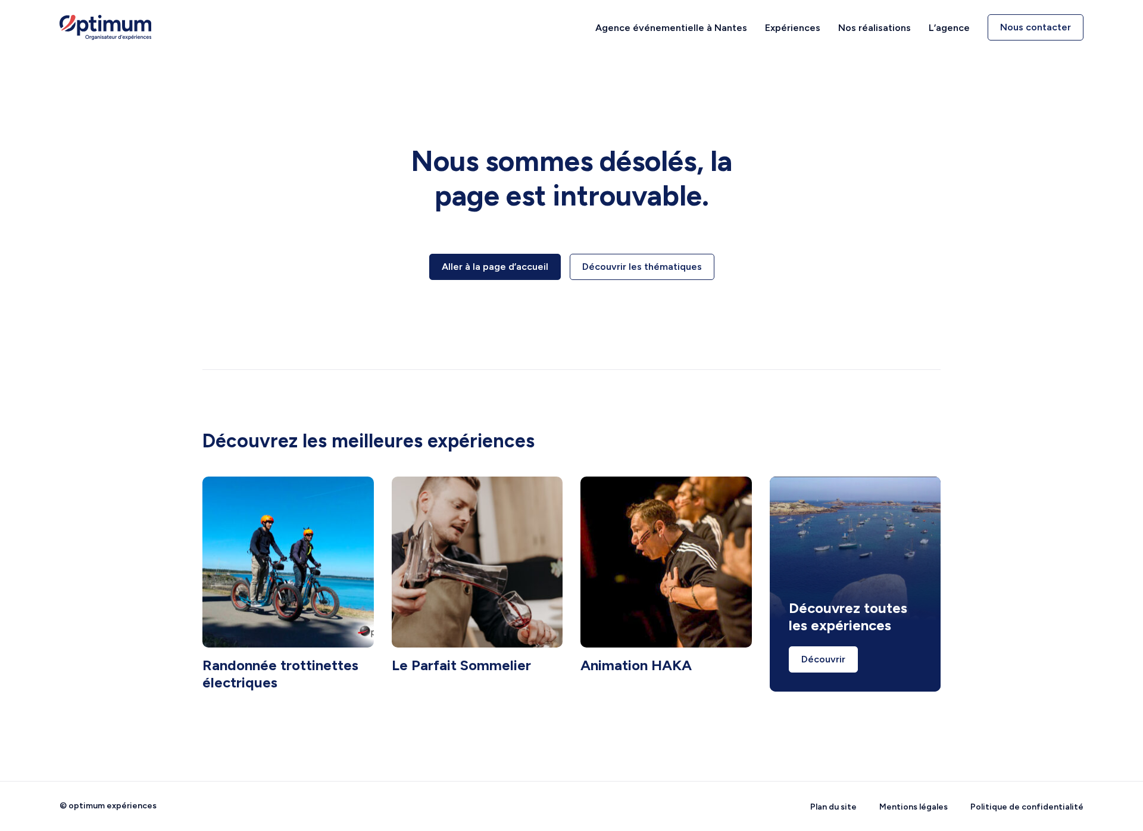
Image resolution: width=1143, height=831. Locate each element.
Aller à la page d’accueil (495, 266)
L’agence (949, 27)
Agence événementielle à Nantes (671, 27)
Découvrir (823, 659)
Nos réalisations (874, 27)
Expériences (792, 27)
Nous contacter (1035, 27)
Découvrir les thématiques (642, 266)
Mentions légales (913, 807)
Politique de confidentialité (1026, 807)
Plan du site (833, 807)
